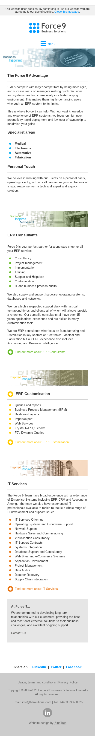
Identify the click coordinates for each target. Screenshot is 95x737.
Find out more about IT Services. (37, 589)
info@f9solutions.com (36, 702)
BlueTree (60, 723)
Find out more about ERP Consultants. (40, 352)
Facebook (74, 667)
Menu (51, 44)
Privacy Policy (68, 682)
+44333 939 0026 (71, 702)
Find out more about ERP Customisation (42, 442)
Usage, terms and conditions (37, 682)
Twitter (56, 667)
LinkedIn (39, 667)
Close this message (66, 11)
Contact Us (18, 633)
